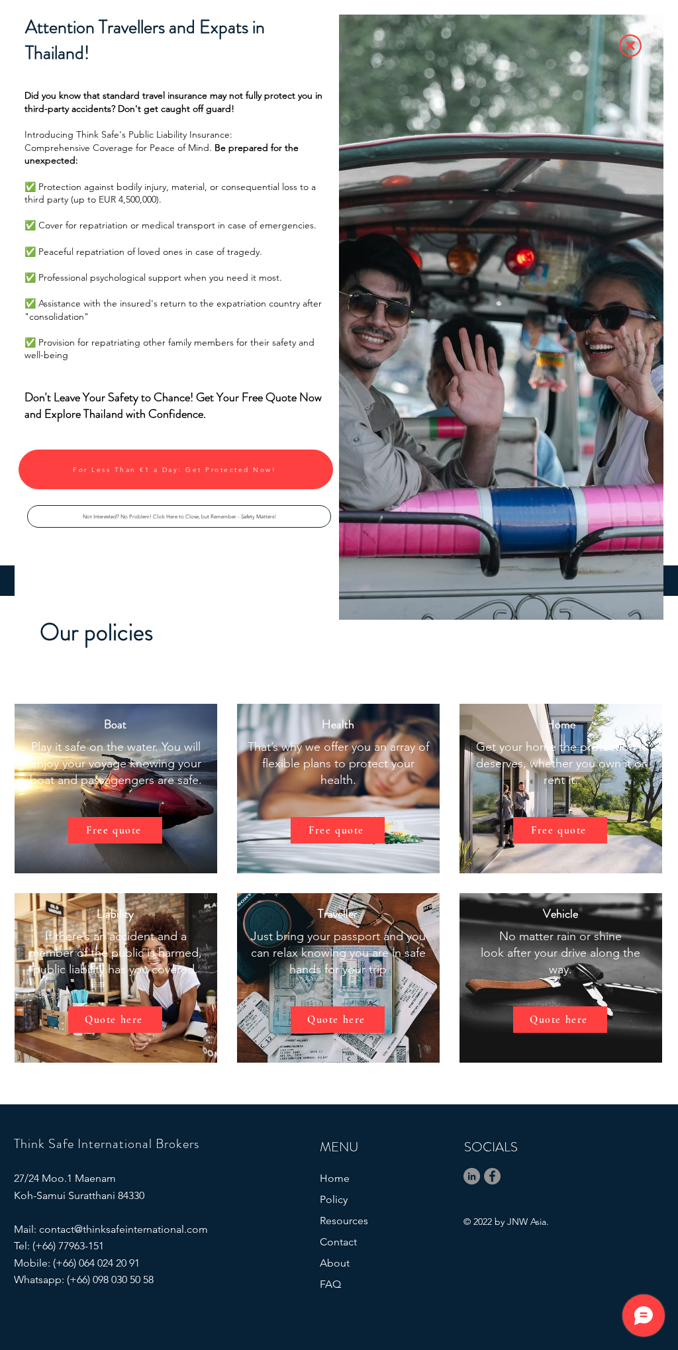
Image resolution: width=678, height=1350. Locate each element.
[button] (179, 516)
